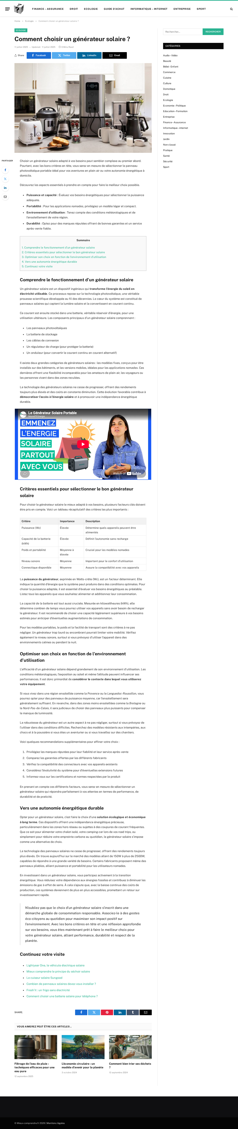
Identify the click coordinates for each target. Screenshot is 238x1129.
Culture (167, 83)
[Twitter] (5, 178)
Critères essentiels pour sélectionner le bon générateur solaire (63, 252)
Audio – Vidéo (170, 55)
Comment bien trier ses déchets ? (130, 1065)
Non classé (169, 144)
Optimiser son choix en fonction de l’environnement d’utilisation (64, 257)
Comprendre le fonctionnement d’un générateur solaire (58, 247)
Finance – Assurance (48, 8)
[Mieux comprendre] (18, 9)
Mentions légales (56, 1123)
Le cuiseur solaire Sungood (44, 977)
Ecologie (91, 8)
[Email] (5, 196)
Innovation (169, 133)
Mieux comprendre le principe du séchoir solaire (58, 971)
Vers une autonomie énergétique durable (49, 261)
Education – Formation (175, 111)
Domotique (169, 88)
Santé (166, 155)
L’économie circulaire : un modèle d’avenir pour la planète (82, 1065)
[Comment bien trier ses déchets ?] (130, 1047)
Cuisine (167, 77)
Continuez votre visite (37, 266)
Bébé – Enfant (170, 66)
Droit (74, 8)
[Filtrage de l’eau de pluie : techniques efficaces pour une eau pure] (35, 1047)
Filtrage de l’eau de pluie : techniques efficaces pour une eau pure (34, 1067)
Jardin (166, 139)
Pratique (167, 150)
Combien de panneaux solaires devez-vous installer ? (61, 984)
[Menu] (7, 9)
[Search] (231, 9)
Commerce (169, 72)
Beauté (167, 61)
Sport (201, 8)
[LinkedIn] (5, 187)
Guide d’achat (114, 8)
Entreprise (182, 8)
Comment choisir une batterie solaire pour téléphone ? (62, 996)
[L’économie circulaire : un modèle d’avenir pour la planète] (83, 1047)
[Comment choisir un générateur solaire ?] (83, 108)
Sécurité (167, 161)
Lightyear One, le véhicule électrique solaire (55, 965)
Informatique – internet (149, 8)
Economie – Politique (174, 105)
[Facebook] (5, 169)
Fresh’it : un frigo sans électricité (48, 990)
